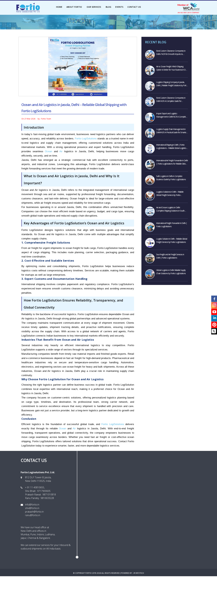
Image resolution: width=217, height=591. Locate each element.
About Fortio (74, 6)
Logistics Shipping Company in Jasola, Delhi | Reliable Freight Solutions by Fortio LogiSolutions (171, 84)
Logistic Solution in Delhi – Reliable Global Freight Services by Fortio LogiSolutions (171, 240)
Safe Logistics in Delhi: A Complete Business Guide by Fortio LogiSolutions (171, 178)
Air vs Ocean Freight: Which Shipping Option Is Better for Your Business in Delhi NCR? (172, 68)
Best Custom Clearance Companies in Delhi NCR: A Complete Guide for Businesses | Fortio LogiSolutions (170, 99)
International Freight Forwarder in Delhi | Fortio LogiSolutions (171, 225)
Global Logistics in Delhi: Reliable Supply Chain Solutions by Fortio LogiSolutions (171, 272)
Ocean (48, 151)
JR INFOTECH (138, 573)
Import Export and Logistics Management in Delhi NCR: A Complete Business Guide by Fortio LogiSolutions (171, 115)
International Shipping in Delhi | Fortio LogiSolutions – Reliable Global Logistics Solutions (171, 146)
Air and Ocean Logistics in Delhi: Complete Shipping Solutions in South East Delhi (170, 209)
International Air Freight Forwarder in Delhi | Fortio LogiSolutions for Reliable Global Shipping (172, 162)
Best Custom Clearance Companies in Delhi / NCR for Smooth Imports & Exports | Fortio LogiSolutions (170, 52)
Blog (108, 6)
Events (119, 6)
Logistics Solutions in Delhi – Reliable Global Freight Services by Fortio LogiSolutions (169, 193)
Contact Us (134, 6)
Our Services (94, 6)
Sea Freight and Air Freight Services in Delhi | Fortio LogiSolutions (170, 256)
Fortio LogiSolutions (86, 138)
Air (60, 151)
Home (59, 6)
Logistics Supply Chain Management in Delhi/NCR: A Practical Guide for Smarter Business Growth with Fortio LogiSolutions (171, 131)
